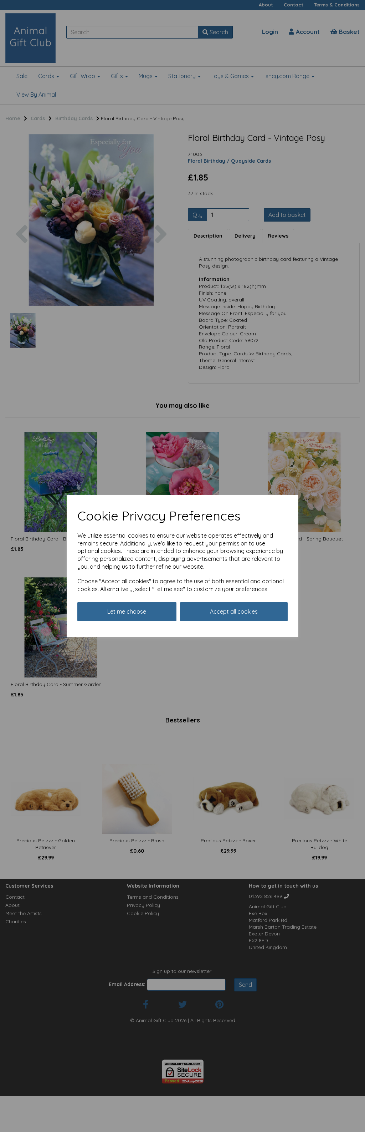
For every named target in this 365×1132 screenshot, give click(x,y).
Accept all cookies (234, 611)
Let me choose (126, 611)
